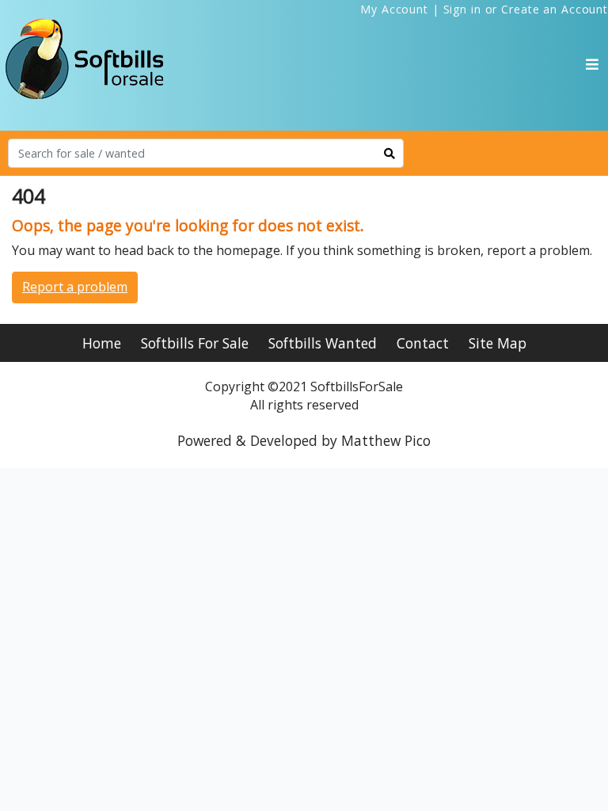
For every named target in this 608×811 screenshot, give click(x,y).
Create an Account (554, 9)
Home (101, 342)
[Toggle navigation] (592, 64)
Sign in (462, 9)
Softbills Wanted (322, 342)
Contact (423, 342)
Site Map (497, 342)
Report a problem (74, 286)
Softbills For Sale (195, 342)
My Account (394, 9)
